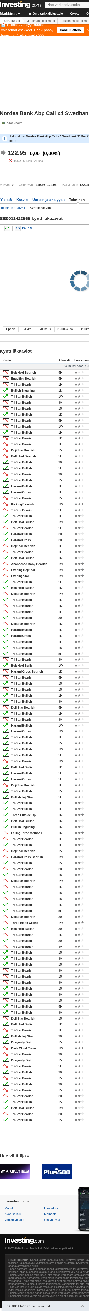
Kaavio (22, 200)
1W (24, 228)
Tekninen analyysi (13, 208)
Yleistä (6, 200)
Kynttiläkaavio (7, 228)
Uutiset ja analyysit (48, 200)
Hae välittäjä (13, 1155)
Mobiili (9, 1208)
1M (30, 228)
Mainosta (50, 1214)
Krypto (74, 13)
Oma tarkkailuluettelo (47, 13)
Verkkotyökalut (14, 1220)
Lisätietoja (51, 1208)
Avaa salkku (13, 1214)
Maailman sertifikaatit (40, 21)
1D (18, 228)
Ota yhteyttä (52, 1220)
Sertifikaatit (12, 21)
